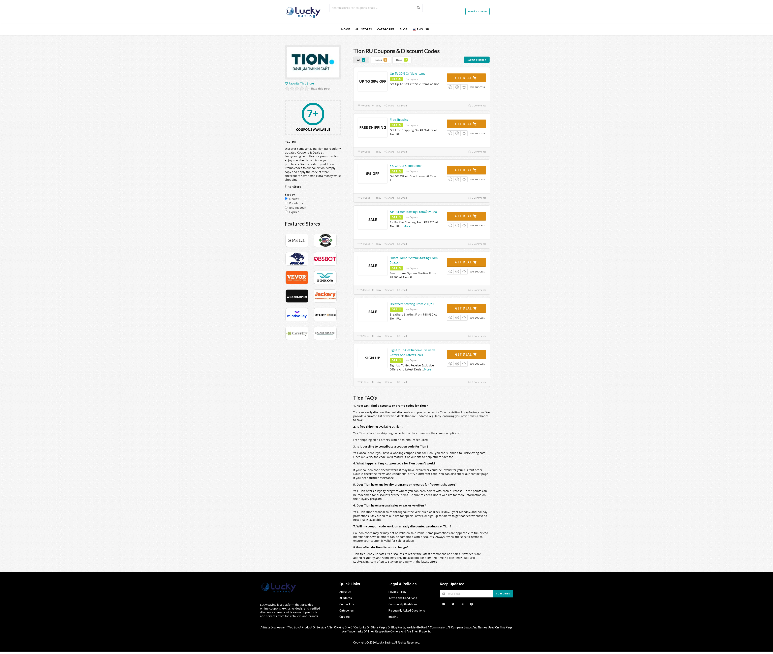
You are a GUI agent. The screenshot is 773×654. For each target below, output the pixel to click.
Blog (404, 29)
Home (345, 29)
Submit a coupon (476, 59)
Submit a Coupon (477, 11)
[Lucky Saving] (303, 11)
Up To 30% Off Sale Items (407, 73)
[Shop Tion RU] (313, 63)
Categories (386, 29)
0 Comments (478, 105)
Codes (380, 59)
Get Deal (464, 78)
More (406, 226)
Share (390, 105)
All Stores (363, 29)
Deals (401, 59)
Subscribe (503, 593)
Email (403, 105)
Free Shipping (399, 119)
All (360, 59)
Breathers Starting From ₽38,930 (412, 304)
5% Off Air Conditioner (406, 165)
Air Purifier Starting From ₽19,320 (413, 212)
